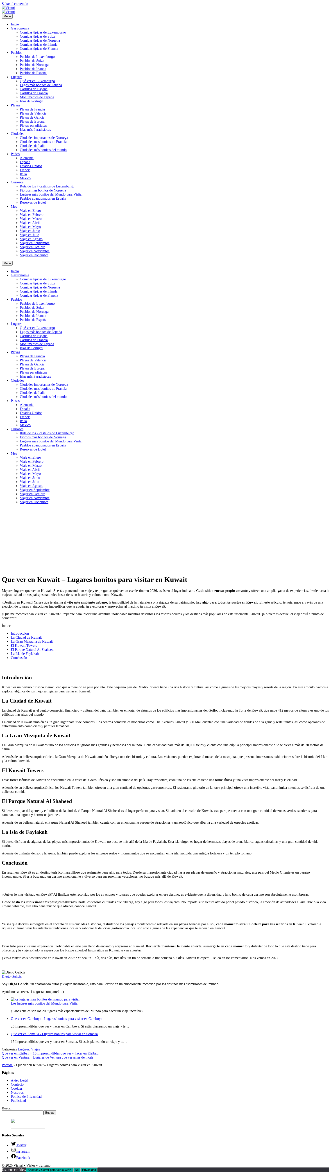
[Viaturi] (8, 12)
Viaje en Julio (29, 235)
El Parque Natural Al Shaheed (32, 649)
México (25, 178)
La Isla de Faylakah (25, 654)
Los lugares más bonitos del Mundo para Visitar (45, 1003)
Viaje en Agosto (31, 239)
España (25, 162)
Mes (14, 206)
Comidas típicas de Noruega (40, 40)
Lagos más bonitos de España (41, 85)
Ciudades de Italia (32, 146)
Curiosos (17, 182)
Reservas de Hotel (33, 202)
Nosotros (17, 1092)
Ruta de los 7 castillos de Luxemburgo (47, 186)
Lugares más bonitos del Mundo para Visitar (51, 194)
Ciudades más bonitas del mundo (43, 150)
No (77, 1170)
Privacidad (89, 1170)
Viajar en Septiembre (35, 243)
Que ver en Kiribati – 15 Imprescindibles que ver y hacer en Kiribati (50, 1053)
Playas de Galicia (32, 117)
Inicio (15, 24)
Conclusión (19, 658)
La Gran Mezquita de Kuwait (32, 641)
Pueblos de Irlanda (33, 69)
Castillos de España (34, 89)
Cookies (17, 1088)
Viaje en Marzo (31, 219)
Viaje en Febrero (31, 214)
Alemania (27, 158)
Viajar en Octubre (32, 247)
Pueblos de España (33, 73)
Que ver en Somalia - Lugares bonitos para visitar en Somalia (54, 1034)
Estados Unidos (31, 166)
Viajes (35, 1049)
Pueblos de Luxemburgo (37, 57)
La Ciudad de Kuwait (26, 637)
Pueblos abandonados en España (43, 198)
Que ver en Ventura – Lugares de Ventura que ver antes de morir (47, 1057)
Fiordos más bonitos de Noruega (43, 190)
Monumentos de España (37, 97)
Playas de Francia (32, 109)
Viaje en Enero (30, 210)
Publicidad (18, 1100)
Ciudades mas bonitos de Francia (43, 142)
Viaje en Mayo (30, 227)
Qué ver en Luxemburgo (37, 81)
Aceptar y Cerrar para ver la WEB (49, 1170)
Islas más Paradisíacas (35, 129)
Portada (7, 1065)
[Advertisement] (165, 539)
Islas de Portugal (31, 101)
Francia (25, 170)
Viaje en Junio (30, 231)
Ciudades (17, 133)
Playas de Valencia (33, 113)
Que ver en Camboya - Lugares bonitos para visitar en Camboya (56, 1019)
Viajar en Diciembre (34, 255)
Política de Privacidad (26, 1096)
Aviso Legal (19, 1080)
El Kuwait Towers (24, 645)
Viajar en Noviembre (35, 251)
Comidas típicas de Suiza (37, 36)
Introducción (20, 633)
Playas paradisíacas (33, 125)
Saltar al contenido (15, 4)
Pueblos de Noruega (34, 65)
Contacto (17, 1084)
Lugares (16, 77)
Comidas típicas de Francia (39, 48)
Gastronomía (20, 28)
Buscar (7, 1108)
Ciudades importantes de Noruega (44, 138)
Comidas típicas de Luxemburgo (43, 32)
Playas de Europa (32, 121)
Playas (15, 105)
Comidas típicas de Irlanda (38, 44)
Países (15, 154)
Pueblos (16, 52)
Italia (23, 174)
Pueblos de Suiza (32, 61)
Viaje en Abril (30, 223)
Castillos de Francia (34, 93)
